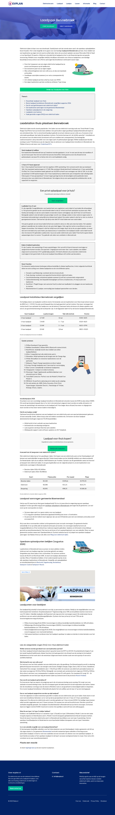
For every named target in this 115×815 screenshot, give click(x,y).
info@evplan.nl (58, 776)
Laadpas (69, 3)
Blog (94, 3)
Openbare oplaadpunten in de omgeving (39, 110)
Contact (102, 3)
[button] (57, 90)
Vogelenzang (47, 562)
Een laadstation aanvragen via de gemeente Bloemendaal (45, 107)
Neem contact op (15, 788)
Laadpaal (60, 3)
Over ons (78, 801)
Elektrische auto (48, 3)
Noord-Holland (81, 675)
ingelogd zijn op (31, 748)
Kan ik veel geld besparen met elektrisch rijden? (42, 105)
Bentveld (40, 562)
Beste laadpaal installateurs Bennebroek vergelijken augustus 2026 (48, 103)
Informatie (86, 3)
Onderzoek (86, 801)
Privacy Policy (95, 801)
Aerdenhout (57, 562)
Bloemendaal (47, 731)
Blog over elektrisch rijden (59, 535)
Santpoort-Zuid (25, 564)
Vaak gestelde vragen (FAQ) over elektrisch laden (42, 114)
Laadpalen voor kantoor (34, 112)
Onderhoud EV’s (46, 144)
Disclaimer (104, 801)
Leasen (77, 3)
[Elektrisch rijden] (15, 3)
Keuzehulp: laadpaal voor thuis (36, 101)
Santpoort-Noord (38, 564)
